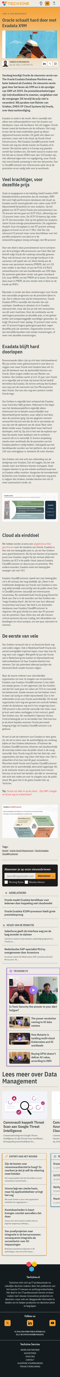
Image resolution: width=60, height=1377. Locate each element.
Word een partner (30, 1349)
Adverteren (30, 1353)
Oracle (5, 850)
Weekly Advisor (37, 882)
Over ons (30, 1356)
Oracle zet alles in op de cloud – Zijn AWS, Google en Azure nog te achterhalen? (29, 792)
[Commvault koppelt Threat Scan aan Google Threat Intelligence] (24, 1105)
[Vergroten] (54, 500)
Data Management (18, 13)
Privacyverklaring (30, 1366)
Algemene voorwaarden (30, 1363)
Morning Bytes (16, 882)
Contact (30, 1359)
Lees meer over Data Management (29, 1077)
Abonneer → (46, 875)
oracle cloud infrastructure (21, 850)
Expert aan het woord (23, 1156)
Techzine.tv (21, 971)
